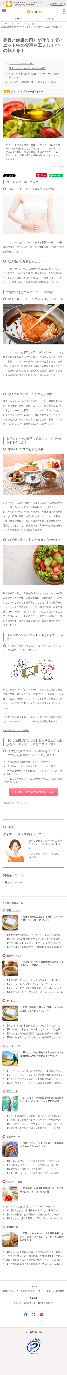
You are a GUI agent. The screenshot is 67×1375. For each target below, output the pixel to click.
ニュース (16, 18)
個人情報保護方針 (45, 1303)
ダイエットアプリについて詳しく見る (33, 792)
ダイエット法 (30, 24)
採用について (29, 1303)
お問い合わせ (9, 1291)
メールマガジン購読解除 (53, 1291)
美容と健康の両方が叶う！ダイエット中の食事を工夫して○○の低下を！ (32, 27)
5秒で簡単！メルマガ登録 (16, 730)
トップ (4, 24)
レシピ (50, 18)
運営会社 (17, 1303)
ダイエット (22, 803)
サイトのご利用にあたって (28, 1291)
